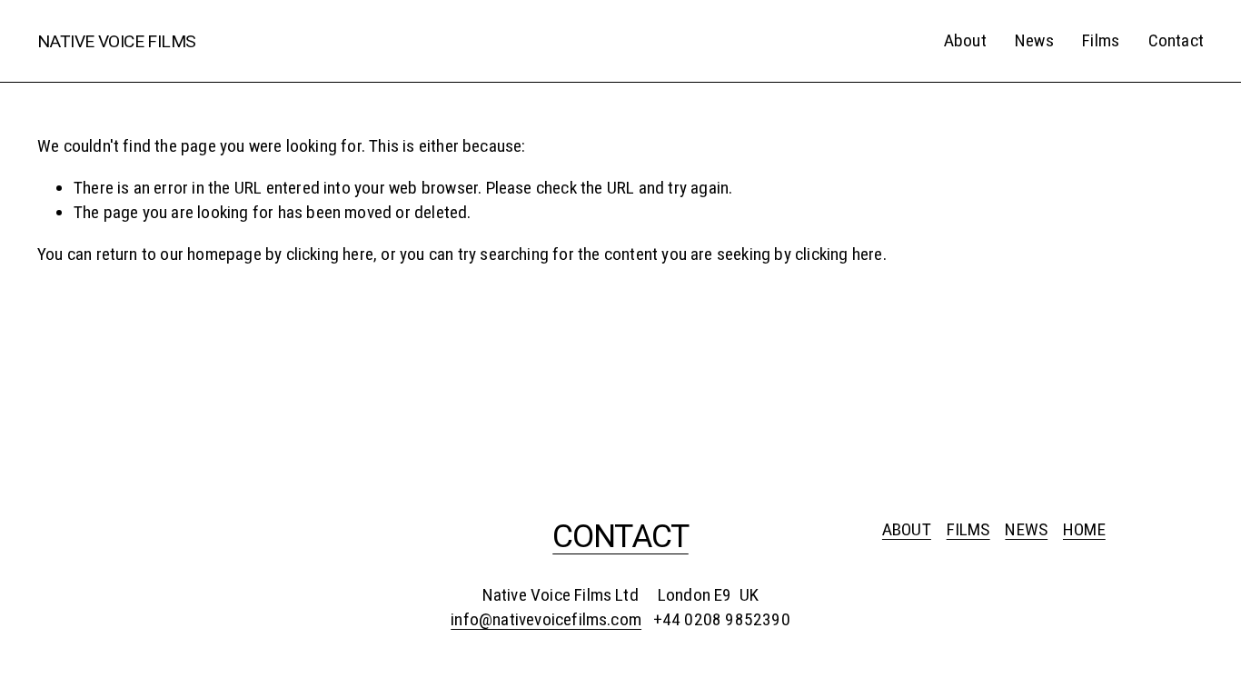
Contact (1176, 40)
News (1034, 40)
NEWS (1026, 529)
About (965, 40)
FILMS (968, 529)
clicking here (330, 254)
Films (1100, 40)
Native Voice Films (116, 41)
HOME (1084, 529)
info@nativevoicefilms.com (546, 619)
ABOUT (906, 529)
